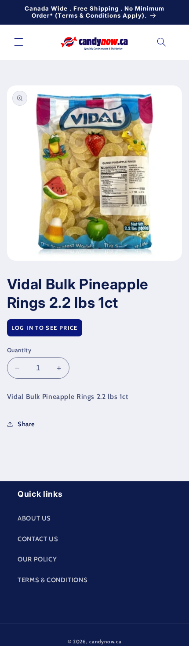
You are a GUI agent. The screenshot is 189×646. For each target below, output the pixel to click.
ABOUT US (34, 518)
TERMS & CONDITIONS (52, 580)
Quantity (19, 350)
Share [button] (26, 424)
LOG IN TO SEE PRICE (44, 327)
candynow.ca (105, 642)
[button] (18, 42)
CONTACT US (38, 539)
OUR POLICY (37, 559)
